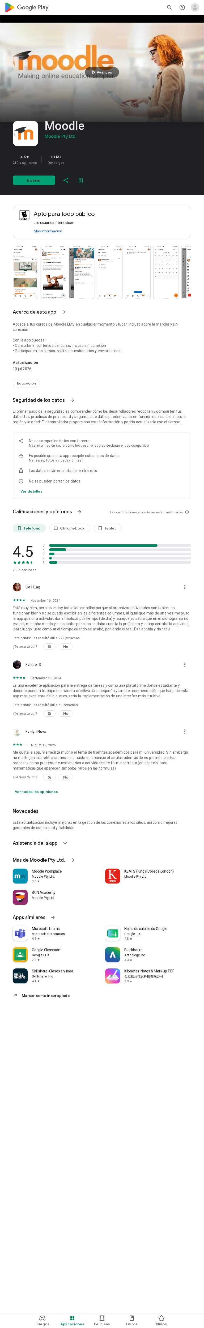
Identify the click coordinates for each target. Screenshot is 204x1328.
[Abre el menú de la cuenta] (195, 7)
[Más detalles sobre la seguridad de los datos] (31, 491)
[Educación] (26, 383)
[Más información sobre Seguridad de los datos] (72, 400)
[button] (25, 272)
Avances (101, 72)
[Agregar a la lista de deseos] (80, 180)
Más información (48, 231)
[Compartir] (66, 180)
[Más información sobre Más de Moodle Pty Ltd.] (72, 860)
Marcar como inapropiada (41, 995)
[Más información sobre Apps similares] (52, 917)
